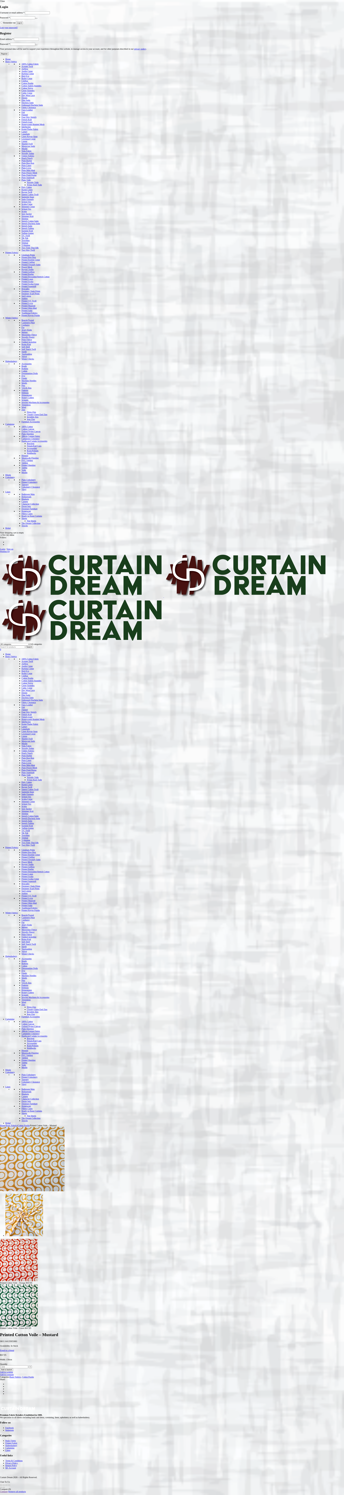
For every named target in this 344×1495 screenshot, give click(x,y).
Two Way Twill (28, 250)
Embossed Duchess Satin (32, 105)
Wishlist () (5, 551)
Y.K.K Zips (26, 388)
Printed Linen (27, 279)
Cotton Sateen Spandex (31, 86)
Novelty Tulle (33, 182)
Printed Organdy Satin (31, 264)
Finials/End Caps (34, 446)
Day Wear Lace (28, 95)
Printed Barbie (28, 274)
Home (2, 1125)
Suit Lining (26, 296)
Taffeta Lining (28, 233)
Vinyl (24, 489)
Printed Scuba (27, 281)
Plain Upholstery (29, 480)
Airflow (25, 69)
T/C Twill (26, 235)
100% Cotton (27, 426)
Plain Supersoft (28, 177)
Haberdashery (11, 1445)
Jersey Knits (27, 330)
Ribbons (25, 393)
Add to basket (6, 1370)
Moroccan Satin (28, 146)
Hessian (25, 455)
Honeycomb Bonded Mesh (33, 124)
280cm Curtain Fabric (31, 436)
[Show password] (36, 18)
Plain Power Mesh (29, 173)
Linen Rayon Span (29, 136)
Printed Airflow (28, 272)
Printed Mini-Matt (29, 308)
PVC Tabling (27, 460)
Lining (24, 141)
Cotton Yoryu (27, 88)
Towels (25, 526)
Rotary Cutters (28, 397)
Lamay (24, 132)
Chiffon (25, 81)
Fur (23, 327)
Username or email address (12, 13)
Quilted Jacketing (29, 342)
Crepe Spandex (28, 90)
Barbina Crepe (28, 74)
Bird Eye (25, 76)
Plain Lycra (26, 168)
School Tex (26, 202)
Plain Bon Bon (28, 163)
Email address (6, 39)
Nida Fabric (27, 151)
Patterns (25, 390)
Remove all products (17, 1491)
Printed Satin (27, 310)
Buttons (25, 368)
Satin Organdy (28, 199)
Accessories (27, 364)
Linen (7, 1450)
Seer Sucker (27, 214)
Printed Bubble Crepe (31, 260)
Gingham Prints (28, 255)
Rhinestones (27, 395)
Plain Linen (26, 165)
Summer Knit (27, 231)
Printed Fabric (11, 1443)
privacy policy (140, 49)
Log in (19, 23)
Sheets (24, 518)
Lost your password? (9, 27)
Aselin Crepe (27, 71)
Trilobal (25, 243)
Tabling (25, 463)
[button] (5, 1482)
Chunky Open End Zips (37, 414)
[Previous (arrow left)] (1, 1487)
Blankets (25, 499)
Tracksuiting (27, 354)
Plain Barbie (27, 161)
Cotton (24, 371)
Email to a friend (7, 1350)
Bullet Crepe (27, 78)
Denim (24, 98)
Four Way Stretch (29, 117)
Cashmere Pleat (28, 323)
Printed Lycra (27, 303)
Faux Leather (27, 110)
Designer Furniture (29, 509)
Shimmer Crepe (28, 206)
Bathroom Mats (28, 494)
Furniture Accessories (31, 422)
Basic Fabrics (11, 1125)
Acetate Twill (27, 66)
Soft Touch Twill (29, 349)
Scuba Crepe (27, 204)
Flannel (25, 115)
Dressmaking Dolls (30, 373)
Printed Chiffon (28, 262)
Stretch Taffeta (28, 228)
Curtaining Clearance (31, 439)
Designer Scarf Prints (31, 293)
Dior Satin (26, 100)
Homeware (26, 511)
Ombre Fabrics (28, 156)
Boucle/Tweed (28, 320)
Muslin (24, 148)
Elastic (24, 378)
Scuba (24, 211)
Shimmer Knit (27, 216)
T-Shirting (26, 245)
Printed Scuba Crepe (30, 284)
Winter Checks (28, 359)
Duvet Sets (26, 506)
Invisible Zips (32, 417)
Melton (25, 332)
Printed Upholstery (29, 482)
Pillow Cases (27, 513)
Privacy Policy (11, 1463)
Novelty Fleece (28, 337)
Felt (23, 112)
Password (5, 18)
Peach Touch (27, 158)
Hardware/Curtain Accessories (34, 441)
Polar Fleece (27, 339)
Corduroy (26, 325)
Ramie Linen (27, 190)
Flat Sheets (31, 521)
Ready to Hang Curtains (32, 516)
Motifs (24, 383)
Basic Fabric (10, 1441)
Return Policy (11, 1465)
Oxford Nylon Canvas (31, 431)
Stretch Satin (27, 226)
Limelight (26, 134)
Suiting (25, 298)
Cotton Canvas (28, 429)
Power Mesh (27, 267)
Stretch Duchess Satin (31, 223)
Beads (24, 366)
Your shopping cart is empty (12, 533)
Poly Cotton (27, 187)
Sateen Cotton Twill (30, 194)
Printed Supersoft (29, 286)
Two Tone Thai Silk (30, 248)
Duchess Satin (28, 103)
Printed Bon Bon (29, 257)
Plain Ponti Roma (29, 175)
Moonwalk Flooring (30, 458)
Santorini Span (28, 197)
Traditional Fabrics (29, 313)
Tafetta (24, 468)
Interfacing (26, 127)
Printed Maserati (28, 306)
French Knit (27, 119)
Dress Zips (31, 412)
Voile (24, 470)
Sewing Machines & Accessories (35, 402)
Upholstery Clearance (31, 487)
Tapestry (25, 484)
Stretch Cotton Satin (30, 221)
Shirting (25, 219)
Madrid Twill (27, 144)
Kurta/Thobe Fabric (30, 129)
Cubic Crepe (27, 93)
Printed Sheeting (28, 465)
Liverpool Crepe (28, 139)
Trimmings (26, 405)
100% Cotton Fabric (30, 64)
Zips (23, 410)
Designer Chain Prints (31, 291)
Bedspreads (26, 497)
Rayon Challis (28, 269)
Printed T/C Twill (29, 301)
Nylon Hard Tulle (34, 185)
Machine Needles (29, 381)
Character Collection (30, 504)
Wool (24, 407)
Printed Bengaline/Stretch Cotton (35, 277)
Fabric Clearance (29, 107)
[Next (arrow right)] (4, 1487)
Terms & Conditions (14, 1461)
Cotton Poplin (27, 83)
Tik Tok (25, 238)
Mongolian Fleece (29, 335)
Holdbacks (31, 453)
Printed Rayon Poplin (31, 315)
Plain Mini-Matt (28, 170)
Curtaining (9, 1448)
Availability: (5, 1346)
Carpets (25, 501)
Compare (4, 1491)
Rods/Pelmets (32, 451)
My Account (10, 1468)
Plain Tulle (26, 180)
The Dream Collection (31, 523)
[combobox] (36, 644)
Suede (24, 352)
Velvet (24, 356)
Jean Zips (31, 419)
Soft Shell (26, 347)
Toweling (26, 240)
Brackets (30, 443)
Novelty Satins (28, 153)
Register (4, 54)
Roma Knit (26, 344)
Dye (23, 376)
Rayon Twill (27, 192)
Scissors (25, 400)
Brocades (25, 289)
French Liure (27, 122)
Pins (23, 385)
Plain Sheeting (28, 434)
